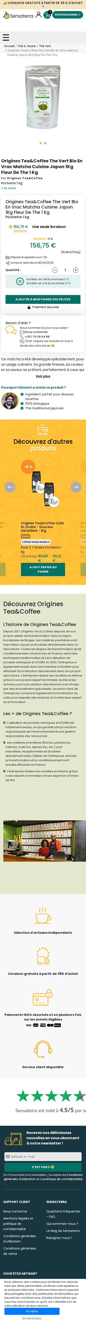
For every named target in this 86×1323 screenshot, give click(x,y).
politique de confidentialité (62, 1179)
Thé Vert (45, 46)
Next (76, 487)
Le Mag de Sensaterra (63, 1231)
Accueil (9, 46)
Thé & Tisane (27, 46)
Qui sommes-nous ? (62, 1224)
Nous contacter (36, 332)
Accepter (32, 1311)
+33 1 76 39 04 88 (37, 337)
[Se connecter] (38, 15)
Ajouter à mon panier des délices (43, 299)
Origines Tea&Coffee (25, 178)
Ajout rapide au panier (43, 569)
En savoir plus (32, 1318)
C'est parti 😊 (43, 1167)
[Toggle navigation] (6, 37)
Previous (9, 487)
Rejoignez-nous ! (59, 1238)
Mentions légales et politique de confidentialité (18, 1223)
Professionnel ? (67, 15)
